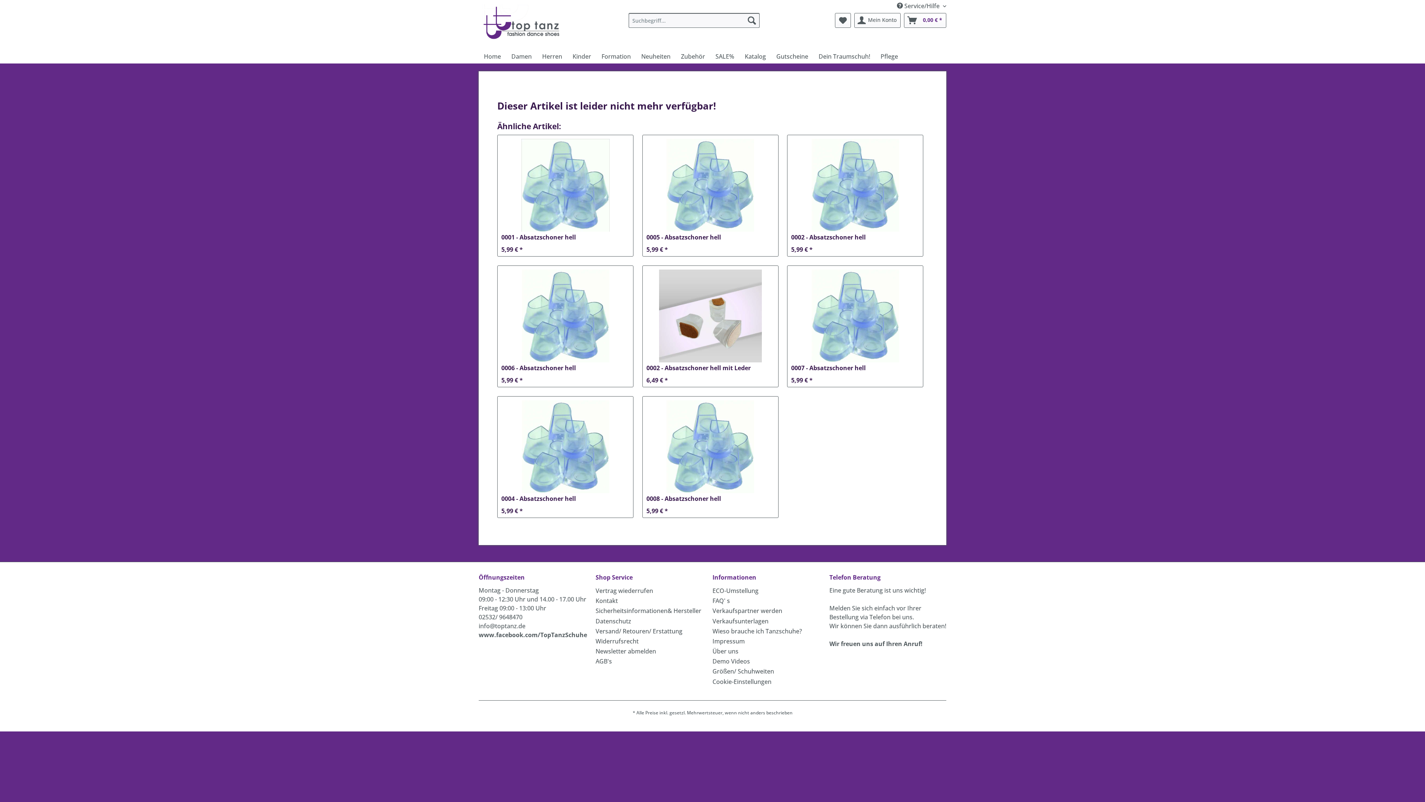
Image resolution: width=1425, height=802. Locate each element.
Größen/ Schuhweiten (743, 671)
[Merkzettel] (843, 20)
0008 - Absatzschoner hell (683, 499)
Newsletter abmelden (626, 651)
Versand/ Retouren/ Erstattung (639, 631)
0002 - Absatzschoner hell (828, 237)
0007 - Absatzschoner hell (828, 368)
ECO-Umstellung (735, 591)
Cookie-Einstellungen (742, 682)
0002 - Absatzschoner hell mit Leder (698, 368)
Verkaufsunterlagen (740, 621)
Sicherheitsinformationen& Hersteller (648, 611)
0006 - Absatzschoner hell (538, 368)
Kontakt (607, 601)
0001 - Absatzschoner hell (538, 237)
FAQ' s (721, 601)
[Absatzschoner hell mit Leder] (710, 316)
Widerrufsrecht (617, 641)
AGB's (604, 661)
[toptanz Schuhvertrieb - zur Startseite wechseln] (523, 22)
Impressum (728, 641)
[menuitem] (694, 20)
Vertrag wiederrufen (624, 591)
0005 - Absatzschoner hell (683, 237)
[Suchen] (752, 20)
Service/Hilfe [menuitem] (922, 6)
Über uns (725, 651)
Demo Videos (731, 661)
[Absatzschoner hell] (565, 185)
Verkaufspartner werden (747, 611)
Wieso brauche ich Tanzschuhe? (757, 631)
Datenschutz (613, 621)
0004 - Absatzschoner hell (538, 499)
